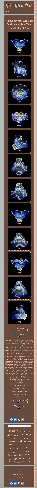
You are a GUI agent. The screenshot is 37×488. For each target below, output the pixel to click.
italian (15, 455)
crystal (9, 452)
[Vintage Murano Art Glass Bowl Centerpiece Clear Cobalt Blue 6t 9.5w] (19, 43)
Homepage (19, 469)
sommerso (15, 444)
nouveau (26, 462)
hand (27, 454)
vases (21, 444)
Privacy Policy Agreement (19, 474)
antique (21, 441)
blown (26, 458)
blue (9, 434)
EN (18, 480)
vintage (27, 434)
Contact (19, 471)
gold (11, 438)
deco (26, 437)
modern (21, 448)
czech (18, 462)
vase (28, 447)
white (19, 452)
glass (17, 458)
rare (29, 442)
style (21, 431)
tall (21, 455)
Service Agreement (19, 477)
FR (20, 480)
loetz (10, 455)
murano (13, 430)
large (12, 461)
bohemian (16, 435)
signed (26, 451)
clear (10, 444)
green (27, 431)
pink (21, 438)
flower (15, 448)
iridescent (11, 441)
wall (14, 452)
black (16, 438)
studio (27, 444)
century (9, 448)
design (10, 459)
